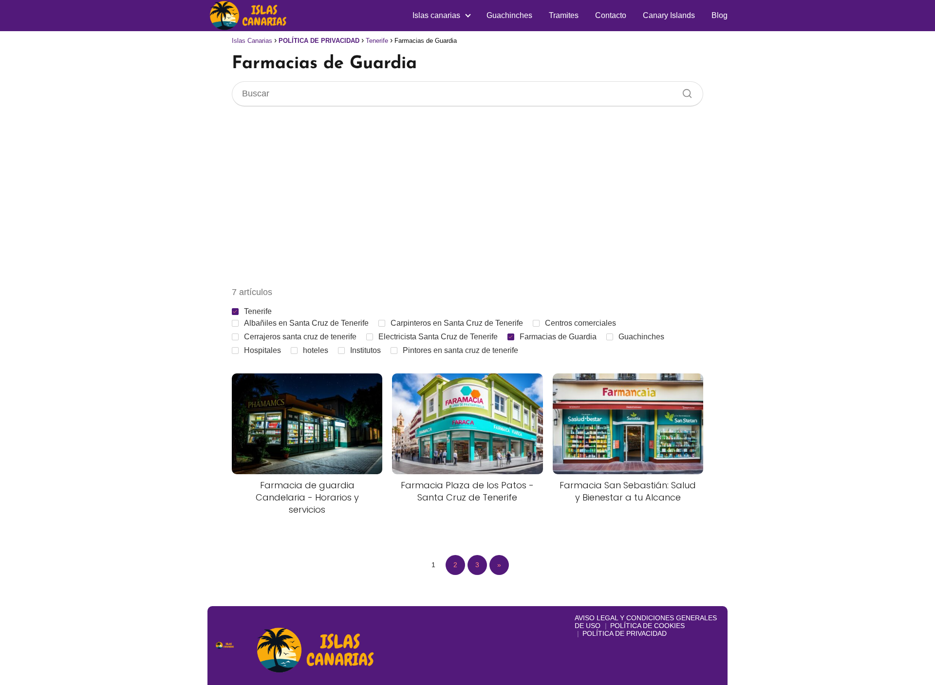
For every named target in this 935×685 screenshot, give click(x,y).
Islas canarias (436, 15)
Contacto (610, 15)
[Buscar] (683, 91)
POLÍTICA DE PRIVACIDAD (624, 633)
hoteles (315, 350)
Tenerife (258, 311)
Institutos (365, 350)
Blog (719, 15)
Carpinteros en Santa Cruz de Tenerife (457, 323)
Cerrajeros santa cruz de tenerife (300, 337)
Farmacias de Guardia (558, 337)
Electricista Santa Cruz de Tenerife (438, 337)
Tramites (564, 15)
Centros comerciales (580, 323)
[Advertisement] (467, 196)
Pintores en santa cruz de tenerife (460, 350)
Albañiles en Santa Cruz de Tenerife (306, 323)
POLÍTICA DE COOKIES (647, 625)
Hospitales (262, 350)
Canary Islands (669, 15)
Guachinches (509, 15)
